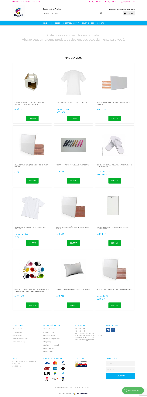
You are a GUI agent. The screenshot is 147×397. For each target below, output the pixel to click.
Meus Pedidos (25, 1)
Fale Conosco (35, 1)
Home (45, 23)
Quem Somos (16, 1)
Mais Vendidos (88, 23)
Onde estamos (49, 348)
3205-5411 (97, 1)
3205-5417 (113, 1)
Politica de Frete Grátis (20, 339)
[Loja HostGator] (80, 394)
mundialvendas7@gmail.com (84, 340)
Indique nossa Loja (19, 342)
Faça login (58, 9)
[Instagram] (108, 330)
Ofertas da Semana (71, 23)
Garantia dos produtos (52, 339)
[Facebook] (113, 330)
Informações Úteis (51, 325)
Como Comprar (49, 329)
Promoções (55, 23)
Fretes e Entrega (49, 335)
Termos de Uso (49, 332)
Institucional (18, 325)
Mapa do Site (17, 335)
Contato (100, 23)
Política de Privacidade (51, 345)
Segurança (48, 342)
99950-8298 (129, 1)
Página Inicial (17, 329)
